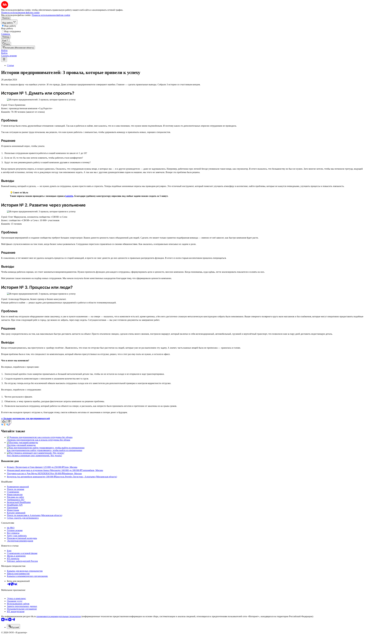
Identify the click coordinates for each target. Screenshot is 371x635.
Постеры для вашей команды (21, 445)
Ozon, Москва (70, 467)
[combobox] (13, 626)
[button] (4, 50)
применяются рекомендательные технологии (58, 616)
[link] (6, 44)
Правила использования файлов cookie (51, 15)
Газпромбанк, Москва (92, 470)
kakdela (69, 196)
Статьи (10, 65)
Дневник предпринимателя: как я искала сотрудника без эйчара (38, 440)
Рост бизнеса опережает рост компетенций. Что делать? (34, 455)
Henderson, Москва (72, 473)
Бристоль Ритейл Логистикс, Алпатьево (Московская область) (86, 476)
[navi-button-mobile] (4, 59)
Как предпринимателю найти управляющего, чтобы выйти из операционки (44, 450)
